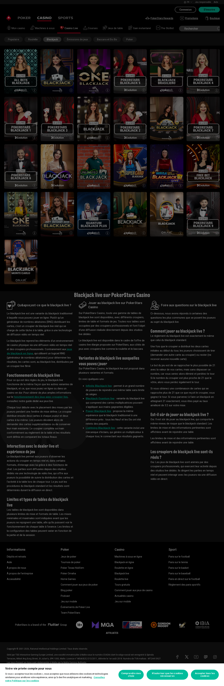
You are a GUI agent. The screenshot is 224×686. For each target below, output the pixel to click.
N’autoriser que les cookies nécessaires (167, 674)
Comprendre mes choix (131, 674)
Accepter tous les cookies (205, 674)
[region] (112, 674)
